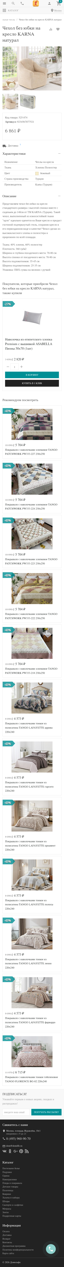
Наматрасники (9, 1179)
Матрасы (6, 1208)
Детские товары (10, 1186)
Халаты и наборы (11, 1197)
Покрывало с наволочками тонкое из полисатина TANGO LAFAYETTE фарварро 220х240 (30, 1022)
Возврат (6, 1238)
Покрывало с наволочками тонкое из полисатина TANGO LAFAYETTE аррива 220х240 (29, 727)
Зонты (5, 1212)
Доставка (6, 1234)
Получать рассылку (46, 1112)
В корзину (32, 374)
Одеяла (5, 1175)
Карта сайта (8, 1253)
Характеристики (14, 153)
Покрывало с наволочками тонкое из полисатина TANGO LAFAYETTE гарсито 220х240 (29, 786)
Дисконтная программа (13, 1245)
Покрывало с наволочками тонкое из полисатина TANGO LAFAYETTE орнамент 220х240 (30, 845)
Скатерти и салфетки (12, 1204)
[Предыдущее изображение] (7, 317)
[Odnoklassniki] (10, 1151)
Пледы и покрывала (12, 1183)
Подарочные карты (11, 1215)
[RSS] (27, 1151)
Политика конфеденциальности (18, 1249)
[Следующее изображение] (57, 317)
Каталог (13, 10)
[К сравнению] (50, 29)
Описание (9, 196)
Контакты (7, 1242)
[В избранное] (58, 29)
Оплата (6, 1231)
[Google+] (16, 1151)
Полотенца (7, 1190)
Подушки (7, 1172)
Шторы (6, 1201)
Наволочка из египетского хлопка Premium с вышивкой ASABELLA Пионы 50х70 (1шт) (28, 344)
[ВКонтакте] (4, 1151)
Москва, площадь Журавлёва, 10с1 (23, 1130)
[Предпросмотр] (32, 317)
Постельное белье (11, 1168)
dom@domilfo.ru (14, 1145)
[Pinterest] (21, 1151)
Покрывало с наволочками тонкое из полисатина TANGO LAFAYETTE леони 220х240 (28, 963)
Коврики (6, 1193)
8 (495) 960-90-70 (18, 1138)
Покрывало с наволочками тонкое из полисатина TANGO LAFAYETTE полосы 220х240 (29, 904)
